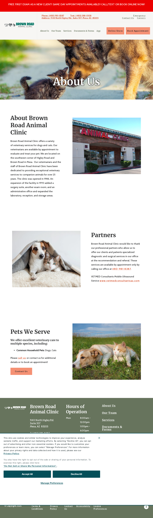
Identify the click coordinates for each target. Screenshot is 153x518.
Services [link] (67, 31)
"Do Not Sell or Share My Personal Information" (30, 466)
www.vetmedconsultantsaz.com (120, 280)
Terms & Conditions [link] (37, 507)
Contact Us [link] (128, 18)
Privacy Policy (11, 453)
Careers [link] (141, 18)
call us (22, 358)
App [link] (98, 31)
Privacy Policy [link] (54, 507)
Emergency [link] (139, 15)
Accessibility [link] (83, 506)
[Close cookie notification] (99, 438)
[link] (19, 25)
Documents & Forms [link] (84, 31)
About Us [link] (44, 31)
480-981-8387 (121, 268)
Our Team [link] (56, 31)
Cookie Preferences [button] (100, 507)
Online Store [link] (115, 30)
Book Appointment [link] (138, 30)
